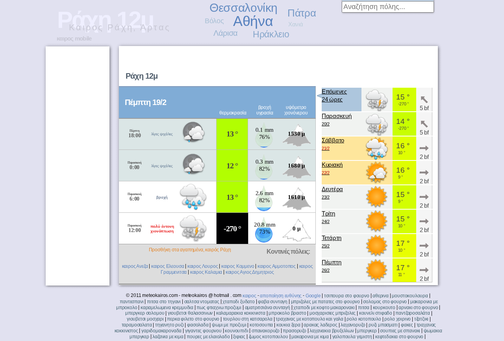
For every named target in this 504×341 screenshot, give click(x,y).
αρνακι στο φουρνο (418, 307)
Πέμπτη (331, 266)
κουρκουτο (384, 307)
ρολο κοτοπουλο (363, 319)
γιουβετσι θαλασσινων (190, 313)
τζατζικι (421, 319)
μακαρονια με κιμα (310, 336)
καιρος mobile (74, 38)
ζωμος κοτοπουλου (268, 336)
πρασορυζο (294, 331)
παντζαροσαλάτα (412, 313)
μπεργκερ (367, 331)
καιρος (249, 296)
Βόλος (214, 21)
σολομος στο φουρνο (385, 301)
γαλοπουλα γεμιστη (352, 336)
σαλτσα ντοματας (201, 301)
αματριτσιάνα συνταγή (267, 307)
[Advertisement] (337, 65)
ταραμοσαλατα (137, 325)
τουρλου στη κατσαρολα (247, 319)
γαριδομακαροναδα (161, 331)
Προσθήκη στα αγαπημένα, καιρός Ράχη (190, 250)
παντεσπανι (131, 301)
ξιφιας (239, 336)
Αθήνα (253, 21)
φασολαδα (198, 325)
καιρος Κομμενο (237, 266)
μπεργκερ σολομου (144, 313)
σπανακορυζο (266, 331)
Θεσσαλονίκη (243, 7)
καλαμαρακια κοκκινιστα (240, 313)
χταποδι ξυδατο (238, 301)
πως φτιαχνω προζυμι (218, 307)
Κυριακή (332, 168)
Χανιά (295, 24)
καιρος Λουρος (202, 266)
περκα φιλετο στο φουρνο (193, 319)
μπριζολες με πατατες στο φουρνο (325, 301)
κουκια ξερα (288, 325)
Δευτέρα (332, 192)
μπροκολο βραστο (287, 313)
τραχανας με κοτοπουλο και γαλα (309, 319)
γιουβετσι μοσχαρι (145, 319)
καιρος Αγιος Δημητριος (250, 272)
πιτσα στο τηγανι (164, 301)
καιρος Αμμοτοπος (277, 266)
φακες (407, 325)
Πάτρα (301, 13)
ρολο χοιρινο (397, 319)
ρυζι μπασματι (383, 325)
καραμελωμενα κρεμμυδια (167, 307)
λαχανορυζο (353, 325)
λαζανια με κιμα (167, 336)
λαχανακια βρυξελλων (331, 331)
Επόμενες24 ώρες (334, 95)
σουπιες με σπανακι (400, 331)
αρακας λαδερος (320, 325)
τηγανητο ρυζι (169, 325)
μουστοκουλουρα (410, 296)
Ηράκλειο (271, 34)
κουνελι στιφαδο (375, 313)
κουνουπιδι (236, 331)
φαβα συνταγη (272, 301)
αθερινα (380, 296)
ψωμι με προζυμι (229, 325)
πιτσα (363, 307)
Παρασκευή (336, 119)
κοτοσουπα (261, 325)
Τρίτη (328, 217)
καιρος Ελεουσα (167, 266)
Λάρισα (225, 33)
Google (313, 296)
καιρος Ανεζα (135, 266)
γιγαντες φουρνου (203, 331)
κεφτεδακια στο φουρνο (399, 336)
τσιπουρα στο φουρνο (346, 296)
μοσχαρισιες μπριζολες (332, 313)
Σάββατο (333, 144)
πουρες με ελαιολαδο (208, 336)
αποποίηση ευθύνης (281, 296)
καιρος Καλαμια (206, 272)
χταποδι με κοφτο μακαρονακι (323, 307)
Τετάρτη (331, 241)
